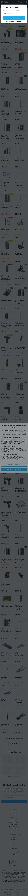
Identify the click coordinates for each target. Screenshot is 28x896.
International (10, 13)
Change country (14, 18)
